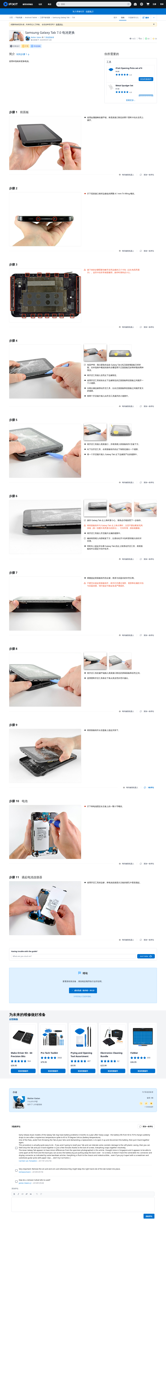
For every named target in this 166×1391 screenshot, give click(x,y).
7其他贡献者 (148, 1092)
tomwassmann (25, 1172)
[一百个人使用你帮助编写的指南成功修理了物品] (146, 1103)
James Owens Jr (25, 1183)
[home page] (10, 4)
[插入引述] (31, 1194)
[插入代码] (22, 1194)
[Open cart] (147, 4)
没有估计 (16, 46)
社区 (40, 4)
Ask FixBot (144, 956)
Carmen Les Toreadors (28, 1161)
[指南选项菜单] (154, 17)
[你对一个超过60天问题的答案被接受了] (141, 1103)
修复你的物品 (28, 4)
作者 (15, 1092)
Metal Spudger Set (124, 85)
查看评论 (59, 24)
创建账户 (90, 11)
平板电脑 (18, 17)
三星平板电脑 (45, 17)
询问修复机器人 (128, 175)
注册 (154, 4)
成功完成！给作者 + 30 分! (84, 990)
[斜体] (18, 1194)
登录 (162, 4)
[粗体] (14, 1194)
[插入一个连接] (27, 1194)
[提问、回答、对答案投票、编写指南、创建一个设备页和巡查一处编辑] (151, 1103)
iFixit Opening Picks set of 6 (129, 68)
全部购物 (13, 1019)
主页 (11, 17)
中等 (26, 46)
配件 (115, 17)
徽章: (150, 1098)
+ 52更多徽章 (148, 1107)
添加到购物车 (146, 79)
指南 (122, 17)
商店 (49, 4)
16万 (134, 38)
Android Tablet (31, 17)
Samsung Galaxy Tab (61, 17)
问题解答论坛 (133, 17)
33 (148, 38)
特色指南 (37, 46)
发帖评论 (149, 1216)
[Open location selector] (141, 4)
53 (156, 38)
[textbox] (83, 1204)
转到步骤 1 (22, 54)
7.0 (73, 17)
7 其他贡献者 (49, 37)
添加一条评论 (146, 185)
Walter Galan (36, 37)
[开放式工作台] (135, 4)
